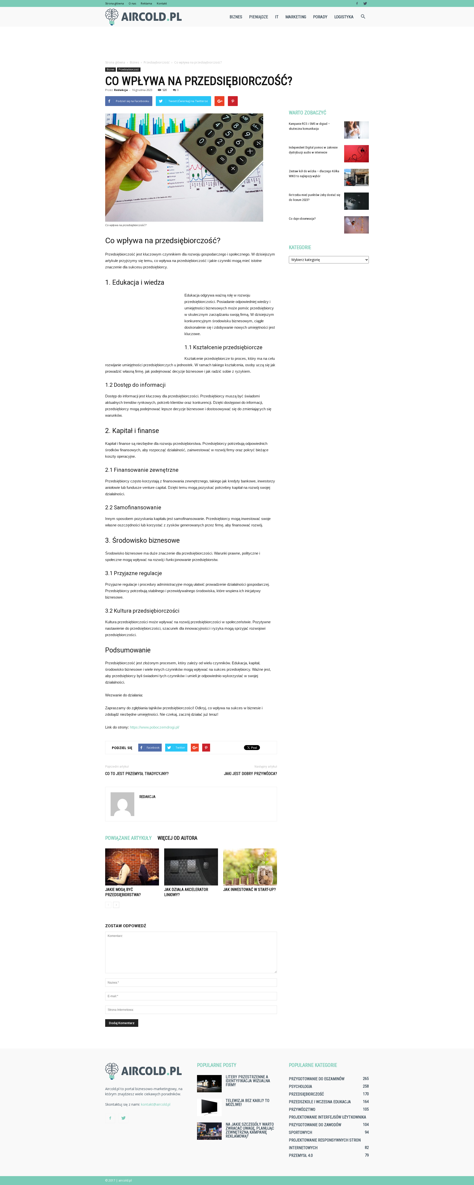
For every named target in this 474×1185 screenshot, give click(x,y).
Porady (320, 16)
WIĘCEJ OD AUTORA (177, 838)
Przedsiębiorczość (128, 69)
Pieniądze (258, 16)
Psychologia (300, 1086)
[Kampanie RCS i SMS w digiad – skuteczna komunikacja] (356, 130)
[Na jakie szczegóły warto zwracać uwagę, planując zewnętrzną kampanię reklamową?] (209, 1131)
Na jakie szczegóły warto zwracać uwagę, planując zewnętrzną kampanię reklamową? (250, 1130)
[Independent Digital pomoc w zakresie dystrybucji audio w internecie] (356, 153)
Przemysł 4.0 (301, 1155)
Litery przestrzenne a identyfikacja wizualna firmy (248, 1081)
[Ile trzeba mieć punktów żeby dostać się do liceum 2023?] (356, 201)
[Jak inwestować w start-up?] (250, 866)
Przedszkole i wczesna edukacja (320, 1101)
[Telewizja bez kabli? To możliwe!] (209, 1107)
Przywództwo (302, 1109)
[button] (363, 17)
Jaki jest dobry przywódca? (250, 773)
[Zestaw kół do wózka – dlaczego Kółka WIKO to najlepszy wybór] (356, 177)
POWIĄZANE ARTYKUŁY (128, 838)
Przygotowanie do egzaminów (316, 1079)
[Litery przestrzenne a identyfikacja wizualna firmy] (209, 1083)
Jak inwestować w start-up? (249, 889)
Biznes (236, 16)
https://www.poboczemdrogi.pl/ (154, 727)
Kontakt (162, 3)
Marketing (295, 16)
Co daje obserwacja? (302, 218)
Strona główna (114, 3)
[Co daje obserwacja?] (356, 225)
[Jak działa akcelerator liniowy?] (191, 866)
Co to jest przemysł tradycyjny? (137, 773)
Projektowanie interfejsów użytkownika (327, 1117)
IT (276, 16)
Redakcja (121, 90)
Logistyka (344, 16)
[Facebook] (357, 3)
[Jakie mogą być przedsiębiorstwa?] (132, 866)
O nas (132, 3)
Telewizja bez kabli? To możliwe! (247, 1102)
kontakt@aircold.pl (155, 1104)
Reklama (146, 3)
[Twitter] (365, 3)
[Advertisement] (237, 44)
